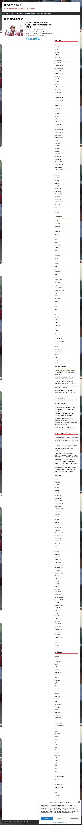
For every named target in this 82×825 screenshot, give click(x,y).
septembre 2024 (59, 105)
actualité (57, 221)
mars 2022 (57, 186)
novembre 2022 (59, 164)
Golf (56, 266)
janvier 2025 (58, 95)
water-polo (57, 362)
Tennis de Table (59, 349)
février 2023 (58, 156)
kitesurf (56, 301)
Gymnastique (58, 269)
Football (57, 263)
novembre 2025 (59, 68)
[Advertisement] (66, 27)
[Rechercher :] (66, 398)
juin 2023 (57, 145)
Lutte (56, 311)
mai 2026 (57, 52)
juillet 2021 (57, 207)
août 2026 (57, 44)
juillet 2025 (57, 79)
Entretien (57, 253)
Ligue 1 (56, 303)
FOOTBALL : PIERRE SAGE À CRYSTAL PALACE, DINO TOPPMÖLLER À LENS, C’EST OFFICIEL (66, 440)
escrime (57, 258)
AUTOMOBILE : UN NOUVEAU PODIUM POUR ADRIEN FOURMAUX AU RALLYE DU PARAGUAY (66, 372)
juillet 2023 (57, 143)
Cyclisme (57, 247)
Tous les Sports (59, 352)
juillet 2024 (57, 111)
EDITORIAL (20, 13)
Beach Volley (58, 237)
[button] (79, 802)
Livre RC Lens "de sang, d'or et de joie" (65, 437)
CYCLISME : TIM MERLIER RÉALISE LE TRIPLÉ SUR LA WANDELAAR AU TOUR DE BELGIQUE (66, 463)
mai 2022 (57, 180)
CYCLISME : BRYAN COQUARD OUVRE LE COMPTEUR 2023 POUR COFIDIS (38, 25)
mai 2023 (57, 148)
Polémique (57, 320)
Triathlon (57, 354)
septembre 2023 (59, 137)
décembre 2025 (59, 65)
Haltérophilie (58, 271)
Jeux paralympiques (60, 290)
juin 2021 (57, 210)
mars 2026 (57, 57)
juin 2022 (57, 178)
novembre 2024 (59, 100)
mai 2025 (57, 84)
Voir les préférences (73, 818)
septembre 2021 (59, 202)
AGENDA (13, 13)
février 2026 (58, 60)
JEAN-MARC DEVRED (40, 29)
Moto (56, 314)
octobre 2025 (58, 71)
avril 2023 (57, 151)
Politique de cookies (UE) (44, 13)
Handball (57, 274)
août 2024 (57, 108)
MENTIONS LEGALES (30, 13)
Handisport (57, 277)
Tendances (57, 344)
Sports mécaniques (59, 341)
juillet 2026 (57, 47)
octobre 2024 (58, 103)
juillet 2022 (57, 175)
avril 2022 (57, 183)
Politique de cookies (57, 822)
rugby (56, 336)
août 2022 (57, 172)
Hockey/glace (58, 282)
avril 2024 (57, 119)
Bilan (56, 239)
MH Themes (26, 821)
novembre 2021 (59, 196)
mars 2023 (57, 153)
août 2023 (57, 140)
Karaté (56, 295)
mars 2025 (57, 89)
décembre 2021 (59, 194)
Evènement (57, 261)
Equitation (57, 255)
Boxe (56, 242)
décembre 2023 (59, 129)
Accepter (47, 818)
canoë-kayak (58, 245)
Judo (56, 293)
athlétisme (57, 223)
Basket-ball (57, 234)
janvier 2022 (58, 191)
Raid (56, 328)
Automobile (58, 226)
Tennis (56, 346)
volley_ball (57, 360)
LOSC (56, 309)
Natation (57, 317)
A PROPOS (64, 822)
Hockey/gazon (58, 279)
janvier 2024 (58, 127)
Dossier (57, 250)
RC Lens (57, 330)
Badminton (57, 231)
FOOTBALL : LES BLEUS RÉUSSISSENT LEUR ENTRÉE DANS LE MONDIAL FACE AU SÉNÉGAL (66, 448)
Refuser (60, 818)
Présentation (58, 325)
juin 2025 (57, 81)
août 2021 (57, 204)
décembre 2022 (59, 162)
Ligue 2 (56, 306)
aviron (56, 229)
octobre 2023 (58, 135)
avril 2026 (57, 55)
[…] (45, 35)
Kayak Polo (57, 298)
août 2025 (57, 76)
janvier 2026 (58, 63)
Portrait (56, 322)
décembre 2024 (59, 97)
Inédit (56, 285)
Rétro (56, 333)
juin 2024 (57, 113)
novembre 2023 (59, 132)
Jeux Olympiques (59, 287)
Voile (56, 357)
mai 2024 (57, 116)
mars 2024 (57, 121)
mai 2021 (57, 212)
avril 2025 (57, 87)
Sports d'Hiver (58, 338)
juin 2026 (57, 49)
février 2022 (58, 188)
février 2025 (58, 92)
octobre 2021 (58, 199)
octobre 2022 (58, 167)
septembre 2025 (59, 73)
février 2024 (58, 124)
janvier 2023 (58, 159)
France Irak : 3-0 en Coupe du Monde (64, 445)
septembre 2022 (59, 170)
